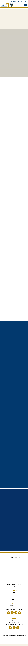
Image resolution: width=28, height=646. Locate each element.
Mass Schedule (14, 593)
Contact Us (14, 586)
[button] (25, 1)
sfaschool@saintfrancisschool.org (14, 624)
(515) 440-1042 (15, 622)
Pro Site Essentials (14, 639)
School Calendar (14, 595)
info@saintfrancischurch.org (14, 609)
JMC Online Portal (14, 597)
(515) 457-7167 (14, 620)
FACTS (14, 599)
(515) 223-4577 (14, 606)
